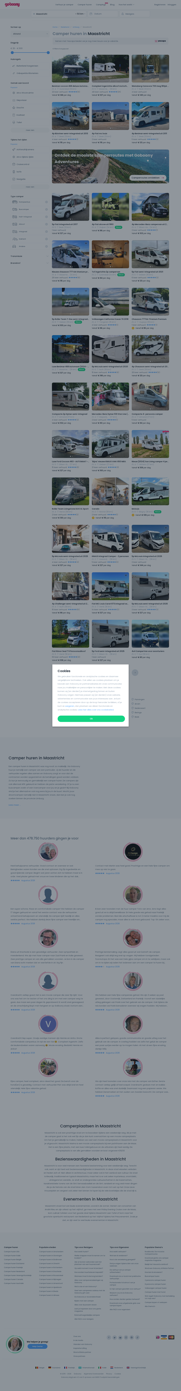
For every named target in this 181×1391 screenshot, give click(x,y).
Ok (91, 718)
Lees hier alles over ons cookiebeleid (96, 709)
